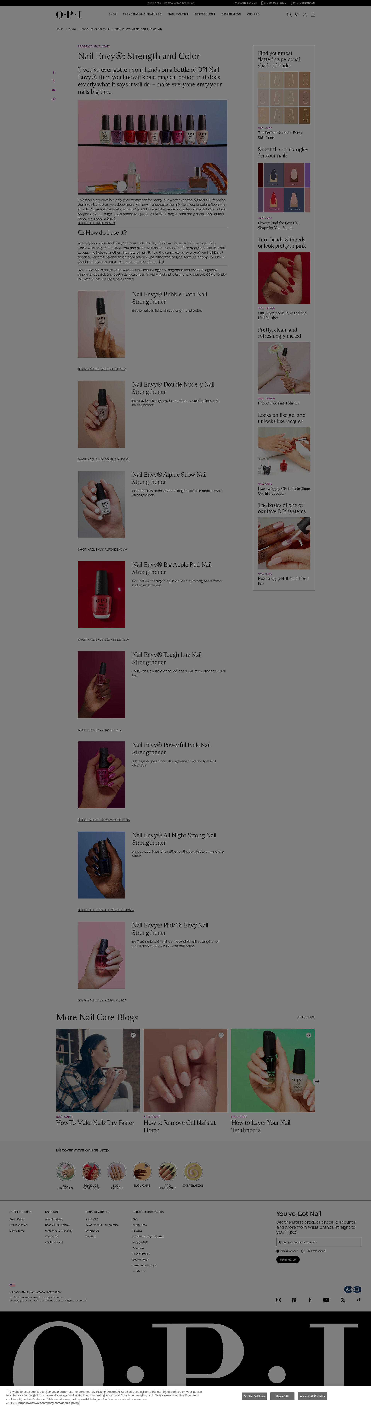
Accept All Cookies (312, 1396)
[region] (185, 1396)
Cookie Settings (254, 1396)
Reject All (282, 1396)
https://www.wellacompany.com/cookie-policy (48, 1403)
